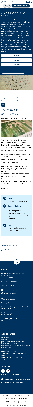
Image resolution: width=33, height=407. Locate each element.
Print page (12, 405)
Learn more (16, 65)
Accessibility (11, 398)
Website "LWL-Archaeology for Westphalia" (17, 379)
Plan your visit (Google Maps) (13, 290)
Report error (22, 405)
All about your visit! (10, 293)
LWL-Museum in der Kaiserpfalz (7, 2)
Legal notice (23, 402)
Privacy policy (12, 402)
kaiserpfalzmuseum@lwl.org (11, 281)
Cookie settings (23, 398)
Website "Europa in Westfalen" (13, 382)
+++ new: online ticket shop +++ (13, 72)
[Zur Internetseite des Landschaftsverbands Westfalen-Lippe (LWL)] (29, 2)
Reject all (16, 60)
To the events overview (9, 99)
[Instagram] (8, 371)
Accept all (16, 55)
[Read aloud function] (3, 105)
